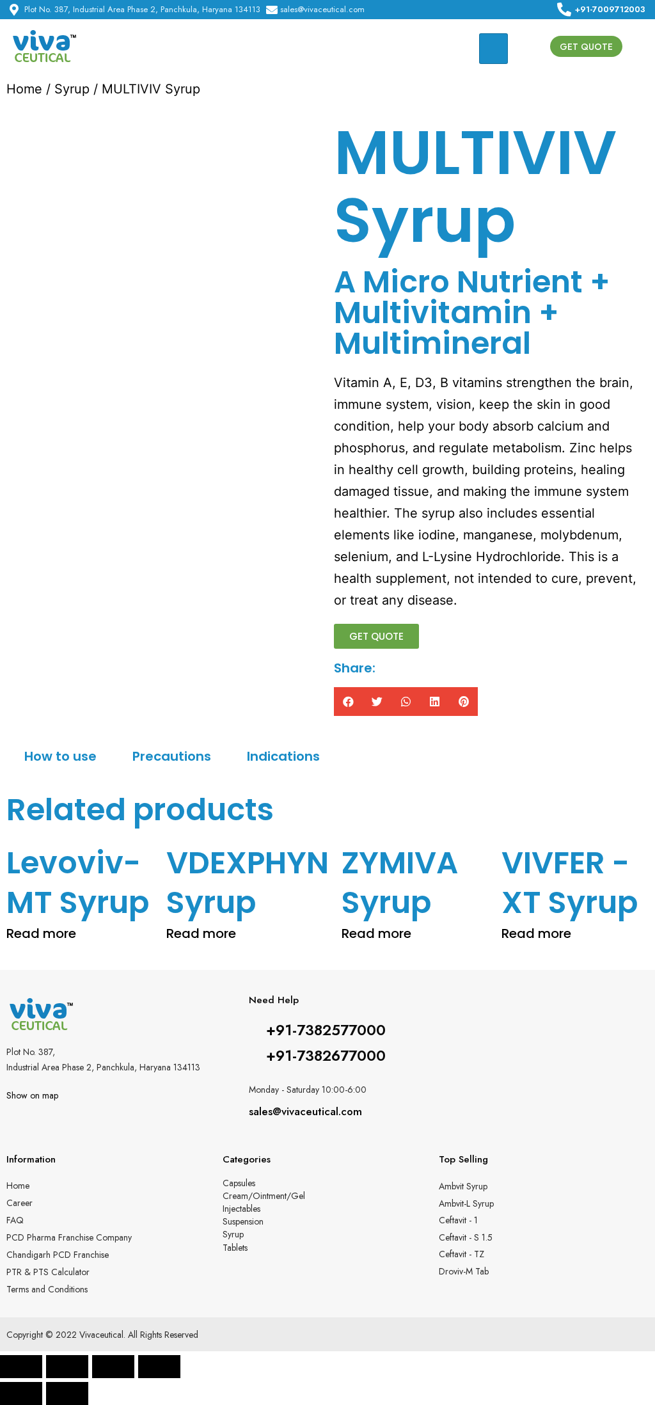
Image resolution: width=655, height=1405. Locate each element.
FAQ (15, 1220)
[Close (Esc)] (21, 1366)
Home (24, 89)
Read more (41, 933)
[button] (586, 46)
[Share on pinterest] (463, 701)
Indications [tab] (283, 756)
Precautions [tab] (171, 756)
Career (19, 1202)
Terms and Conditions (47, 1289)
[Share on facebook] (348, 701)
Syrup (72, 89)
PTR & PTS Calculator (48, 1272)
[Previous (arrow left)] (21, 1393)
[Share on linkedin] (434, 701)
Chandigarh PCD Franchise (57, 1254)
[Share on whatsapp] (405, 701)
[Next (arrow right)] (67, 1393)
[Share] (67, 1366)
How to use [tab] (60, 756)
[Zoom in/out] (159, 1366)
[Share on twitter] (377, 701)
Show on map (32, 1095)
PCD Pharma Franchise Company (69, 1237)
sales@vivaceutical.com (305, 1111)
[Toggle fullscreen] (113, 1366)
